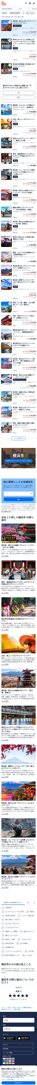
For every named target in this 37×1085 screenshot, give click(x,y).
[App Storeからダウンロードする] (23, 1038)
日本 (9, 1007)
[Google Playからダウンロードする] (9, 1038)
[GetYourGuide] (3, 3)
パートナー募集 (7, 1053)
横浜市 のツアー (6, 1009)
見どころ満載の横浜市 (24, 1007)
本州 (14, 1007)
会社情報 (5, 1049)
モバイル (5, 1034)
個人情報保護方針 (6, 511)
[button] (18, 28)
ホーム (3, 1007)
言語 (4, 1016)
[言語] (30, 3)
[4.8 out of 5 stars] (18, 995)
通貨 (4, 1025)
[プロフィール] (34, 3)
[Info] (22, 16)
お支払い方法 (7, 1056)
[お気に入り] (26, 3)
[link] (18, 28)
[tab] (13, 902)
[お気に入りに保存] (10, 22)
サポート (5, 1044)
